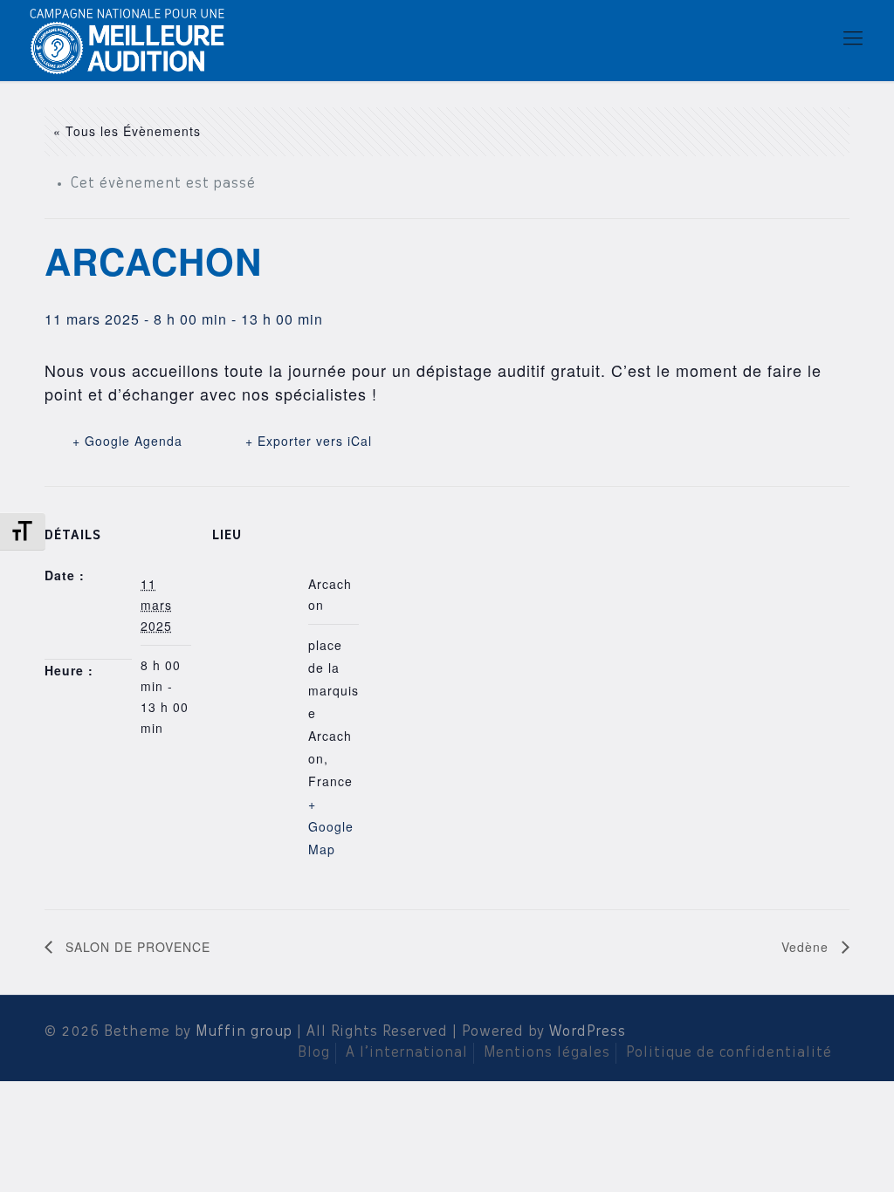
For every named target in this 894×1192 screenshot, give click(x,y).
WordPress (587, 1032)
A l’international (407, 1053)
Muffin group (244, 1032)
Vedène (807, 947)
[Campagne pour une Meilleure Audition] (133, 39)
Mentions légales (547, 1053)
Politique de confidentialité (729, 1053)
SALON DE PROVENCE (135, 947)
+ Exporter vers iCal (308, 440)
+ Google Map (331, 826)
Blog (314, 1053)
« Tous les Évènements (127, 131)
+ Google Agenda (127, 440)
